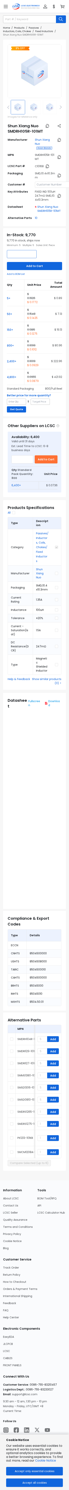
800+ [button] (10, 346)
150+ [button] (10, 330)
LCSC (6, 1351)
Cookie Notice (12, 1241)
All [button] (9, 513)
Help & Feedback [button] (19, 679)
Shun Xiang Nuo (40, 573)
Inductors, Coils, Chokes (17, 31)
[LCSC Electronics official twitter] (37, 1430)
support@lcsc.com (24, 1394)
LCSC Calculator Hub (51, 1213)
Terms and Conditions (18, 1227)
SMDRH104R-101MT (29, 1039)
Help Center (11, 1317)
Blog (6, 1248)
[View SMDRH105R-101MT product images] (34, 71)
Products (19, 27)
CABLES (7, 1358)
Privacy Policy (12, 1234)
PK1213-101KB (25, 1138)
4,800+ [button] (11, 377)
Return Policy (11, 1275)
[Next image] (60, 107)
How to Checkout (14, 1282)
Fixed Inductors (44, 31)
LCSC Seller (10, 1213)
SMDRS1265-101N (27, 1112)
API (39, 1205)
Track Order (11, 1268)
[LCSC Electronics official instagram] (6, 1430)
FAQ (5, 1310)
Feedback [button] (9, 1303)
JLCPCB (8, 1344)
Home (6, 27)
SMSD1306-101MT (28, 1087)
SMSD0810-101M (27, 1100)
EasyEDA (8, 1337)
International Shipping (17, 1296)
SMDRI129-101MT (27, 1051)
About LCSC (11, 1198)
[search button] (61, 19)
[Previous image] (9, 107)
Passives (34, 27)
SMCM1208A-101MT (29, 1152)
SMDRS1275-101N (27, 1124)
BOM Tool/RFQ (47, 1198)
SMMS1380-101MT (28, 1075)
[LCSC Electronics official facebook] (16, 1430)
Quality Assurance (15, 1220)
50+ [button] (9, 314)
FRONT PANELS (12, 1365)
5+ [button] (8, 298)
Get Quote (16, 409)
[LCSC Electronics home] (26, 6)
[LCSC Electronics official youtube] (47, 1430)
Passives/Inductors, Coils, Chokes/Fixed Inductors (42, 547)
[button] (5, 6)
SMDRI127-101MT (27, 1063)
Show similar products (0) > (46, 681)
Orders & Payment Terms (20, 1289)
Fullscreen (34, 703)
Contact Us (10, 1205)
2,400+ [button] (11, 361)
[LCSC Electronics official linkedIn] (27, 1430)
